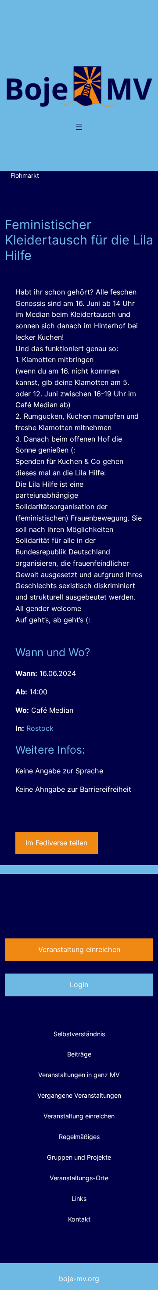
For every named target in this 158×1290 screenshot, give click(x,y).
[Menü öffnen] (79, 127)
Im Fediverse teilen (56, 842)
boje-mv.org (79, 1278)
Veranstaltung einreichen (79, 949)
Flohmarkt (25, 175)
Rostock (40, 728)
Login (79, 984)
